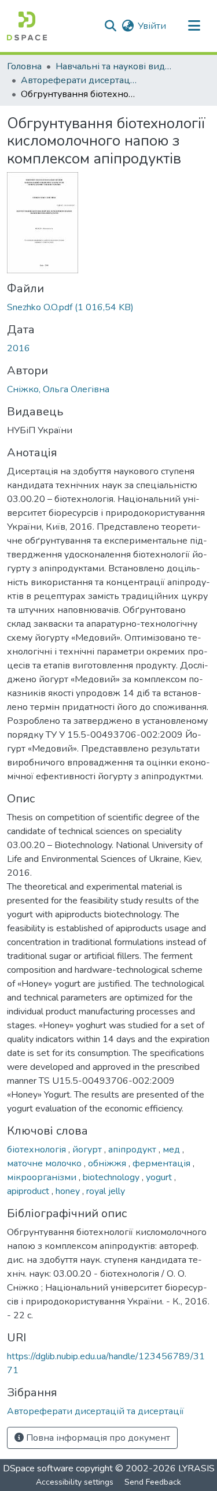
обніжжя (108, 1163)
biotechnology (112, 1177)
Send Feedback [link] (152, 1482)
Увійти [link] (152, 26)
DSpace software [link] (38, 1468)
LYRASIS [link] (196, 1468)
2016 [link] (18, 348)
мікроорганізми (43, 1177)
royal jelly (105, 1191)
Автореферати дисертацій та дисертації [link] (79, 80)
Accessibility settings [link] (74, 1482)
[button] (27, 26)
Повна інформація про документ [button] (97, 1437)
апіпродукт (133, 1149)
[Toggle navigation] (194, 26)
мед (172, 1149)
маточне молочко (45, 1163)
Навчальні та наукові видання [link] (113, 66)
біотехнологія (37, 1149)
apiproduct (29, 1191)
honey (69, 1191)
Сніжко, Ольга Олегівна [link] (58, 389)
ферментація (163, 1163)
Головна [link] (24, 66)
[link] (108, 307)
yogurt (160, 1177)
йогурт (88, 1149)
